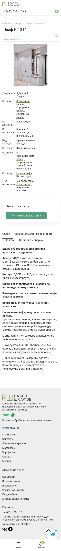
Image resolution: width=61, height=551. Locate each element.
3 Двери (21, 93)
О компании (9, 434)
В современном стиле (24, 162)
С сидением (23, 184)
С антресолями (24, 181)
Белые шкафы (24, 173)
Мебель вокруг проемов (15, 498)
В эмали (21, 129)
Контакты (7, 439)
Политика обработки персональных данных (26, 420)
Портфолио (8, 452)
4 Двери (22, 95)
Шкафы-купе (9, 485)
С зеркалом (22, 131)
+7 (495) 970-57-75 (12, 512)
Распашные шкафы (22, 115)
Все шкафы (8, 476)
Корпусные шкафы (22, 109)
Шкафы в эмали (11, 481)
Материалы (8, 448)
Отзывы (6, 456)
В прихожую (23, 121)
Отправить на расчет (14, 443)
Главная (6, 461)
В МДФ (29, 135)
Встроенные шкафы (23, 103)
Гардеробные (9, 494)
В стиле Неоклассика (24, 167)
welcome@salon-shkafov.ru (17, 524)
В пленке (23, 134)
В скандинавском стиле (25, 155)
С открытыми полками (24, 187)
